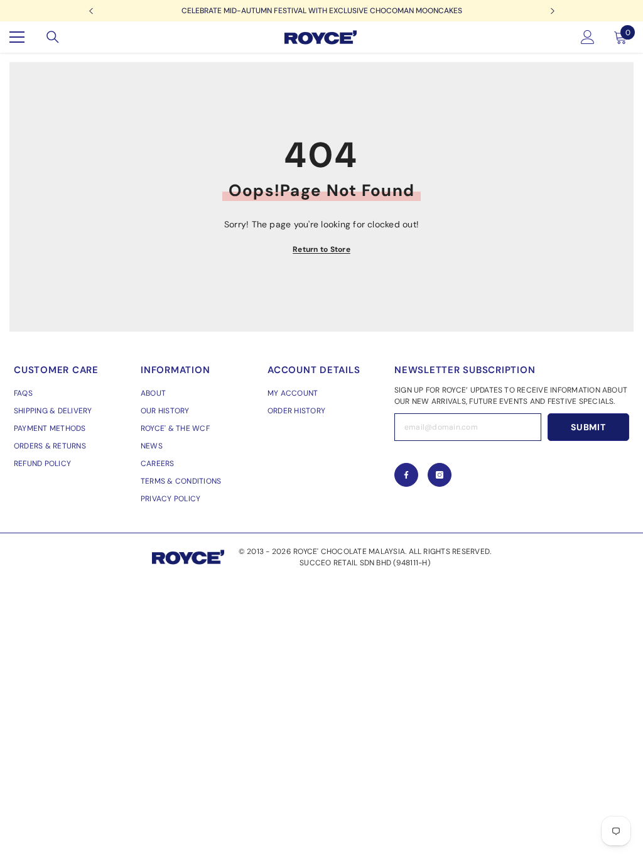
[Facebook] (406, 475)
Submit (588, 427)
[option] (321, 11)
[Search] (52, 37)
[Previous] (91, 11)
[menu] (16, 37)
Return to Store (321, 249)
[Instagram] (439, 475)
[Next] (552, 11)
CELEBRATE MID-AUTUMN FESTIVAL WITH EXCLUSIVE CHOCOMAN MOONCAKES (321, 11)
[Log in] (588, 37)
